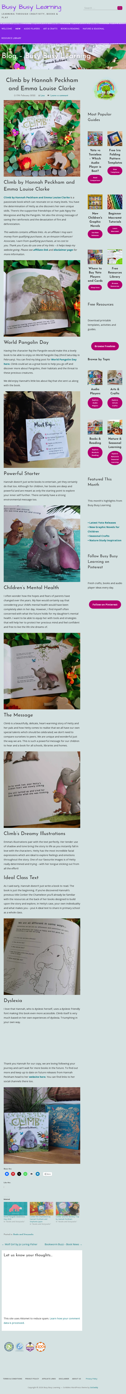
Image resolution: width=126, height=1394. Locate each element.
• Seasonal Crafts (98, 536)
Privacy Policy (32, 1379)
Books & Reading (70, 29)
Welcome (6, 29)
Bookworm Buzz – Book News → (63, 1244)
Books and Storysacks (23, 1234)
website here (37, 1076)
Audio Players (32, 29)
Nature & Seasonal (93, 29)
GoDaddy (94, 1387)
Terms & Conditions (12, 1379)
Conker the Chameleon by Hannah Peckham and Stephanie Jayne (40, 1219)
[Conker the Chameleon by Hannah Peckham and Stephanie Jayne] (41, 1208)
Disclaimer (64, 1379)
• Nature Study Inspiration (104, 540)
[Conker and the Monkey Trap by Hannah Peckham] (67, 1208)
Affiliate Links (49, 1379)
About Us (76, 1379)
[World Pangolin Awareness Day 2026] (15, 1208)
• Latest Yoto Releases (102, 522)
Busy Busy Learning (31, 7)
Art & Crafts (50, 29)
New (17, 29)
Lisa (42, 96)
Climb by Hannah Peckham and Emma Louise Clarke (37, 197)
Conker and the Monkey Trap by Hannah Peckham (67, 1217)
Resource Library (11, 38)
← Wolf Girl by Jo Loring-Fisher (19, 1244)
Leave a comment (59, 96)
